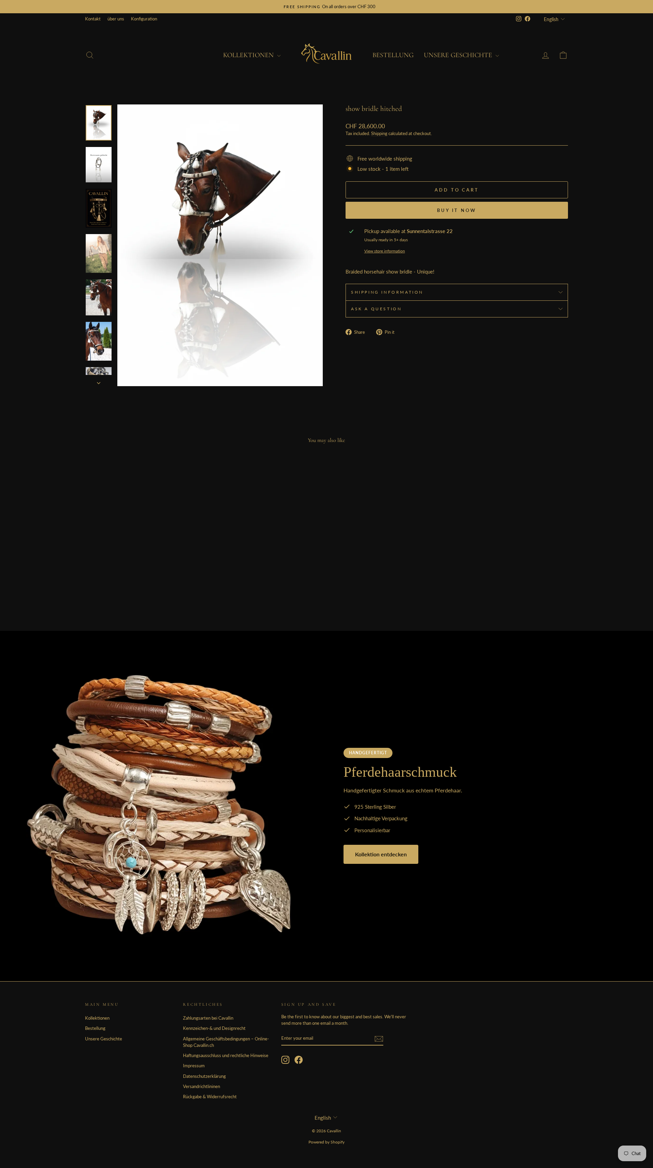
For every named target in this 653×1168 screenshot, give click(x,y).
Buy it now (456, 210)
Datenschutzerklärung (204, 1076)
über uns (115, 18)
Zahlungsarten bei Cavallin (208, 1018)
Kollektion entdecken (381, 854)
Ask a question (376, 308)
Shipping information (387, 292)
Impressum (194, 1065)
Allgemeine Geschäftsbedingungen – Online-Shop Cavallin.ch (226, 1042)
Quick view (142, 568)
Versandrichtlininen (201, 1086)
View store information (384, 250)
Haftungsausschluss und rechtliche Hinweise (225, 1055)
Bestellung (393, 55)
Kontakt (93, 18)
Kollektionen (249, 55)
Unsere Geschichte (459, 55)
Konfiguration (144, 18)
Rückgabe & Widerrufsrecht (210, 1096)
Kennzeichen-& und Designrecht (214, 1028)
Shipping (379, 133)
